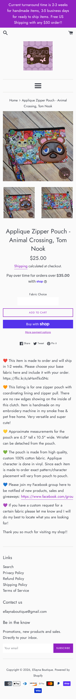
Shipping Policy (15, 584)
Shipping (20, 266)
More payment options (38, 332)
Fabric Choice (38, 294)
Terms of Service (16, 590)
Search (8, 566)
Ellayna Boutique (42, 670)
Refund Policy (13, 578)
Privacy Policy (13, 572)
